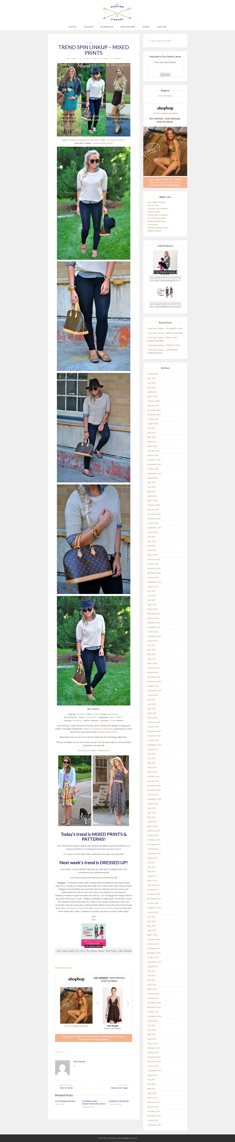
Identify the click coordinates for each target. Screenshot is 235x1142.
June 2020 (151, 704)
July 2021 (151, 645)
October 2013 (153, 1066)
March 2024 (152, 500)
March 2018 (152, 826)
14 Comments (116, 58)
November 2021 (154, 627)
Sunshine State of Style (103, 143)
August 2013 (152, 1075)
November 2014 (154, 1007)
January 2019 (153, 781)
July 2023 (151, 537)
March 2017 (152, 880)
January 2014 (153, 1052)
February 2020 (153, 722)
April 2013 (151, 1093)
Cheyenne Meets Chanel (157, 227)
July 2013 (151, 1079)
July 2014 (151, 1025)
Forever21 (81, 714)
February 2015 (153, 993)
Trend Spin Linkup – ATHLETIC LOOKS (163, 345)
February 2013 (153, 1102)
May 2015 (151, 980)
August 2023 (152, 532)
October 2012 (153, 1120)
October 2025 (153, 419)
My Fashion (88, 27)
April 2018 (151, 822)
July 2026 (151, 378)
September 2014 (154, 1016)
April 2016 (151, 930)
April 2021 (151, 659)
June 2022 (151, 595)
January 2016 (153, 944)
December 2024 (153, 460)
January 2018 (153, 835)
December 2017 (153, 840)
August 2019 (152, 749)
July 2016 (151, 917)
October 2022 (153, 577)
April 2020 (151, 713)
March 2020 (152, 718)
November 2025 (154, 414)
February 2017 (153, 885)
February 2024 (153, 505)
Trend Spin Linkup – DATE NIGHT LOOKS (164, 328)
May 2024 (151, 491)
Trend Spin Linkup (127, 27)
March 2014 (152, 1043)
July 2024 (151, 482)
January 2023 (153, 564)
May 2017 (151, 871)
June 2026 (151, 383)
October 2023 (153, 523)
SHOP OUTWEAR (109, 981)
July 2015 (151, 971)
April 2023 (151, 550)
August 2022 (152, 586)
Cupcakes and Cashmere (157, 208)
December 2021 (153, 622)
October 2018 (153, 794)
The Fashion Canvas (115, 140)
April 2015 (151, 984)
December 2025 (153, 410)
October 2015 (153, 957)
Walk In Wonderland (156, 221)
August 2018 (152, 803)
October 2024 (153, 469)
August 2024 (152, 478)
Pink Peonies (153, 205)
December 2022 (153, 568)
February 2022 (153, 613)
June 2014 (151, 1030)
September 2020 (154, 690)
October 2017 (153, 849)
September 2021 (154, 636)
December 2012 (153, 1111)
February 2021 (153, 668)
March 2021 (152, 663)
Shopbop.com (76, 979)
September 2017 (154, 853)
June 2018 (151, 813)
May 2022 (151, 600)
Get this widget (102, 1039)
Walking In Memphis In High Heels (84, 140)
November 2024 (154, 464)
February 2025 (153, 451)
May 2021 (151, 654)
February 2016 (153, 939)
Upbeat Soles (103, 750)
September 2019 (154, 745)
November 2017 (154, 844)
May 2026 (151, 387)
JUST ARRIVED (101, 978)
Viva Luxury (152, 224)
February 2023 (153, 559)
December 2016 (153, 894)
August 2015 (152, 966)
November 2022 (154, 573)
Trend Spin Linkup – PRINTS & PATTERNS (165, 333)
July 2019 (151, 754)
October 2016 (153, 903)
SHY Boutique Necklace (65, 1101)
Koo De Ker (113, 714)
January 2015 (153, 998)
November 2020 (154, 681)
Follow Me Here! (165, 96)
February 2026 (153, 401)
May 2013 (151, 1088)
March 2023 (152, 555)
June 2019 (151, 758)
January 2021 (153, 672)
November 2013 (154, 1061)
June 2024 (151, 487)
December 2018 (153, 785)
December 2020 (153, 677)
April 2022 (151, 604)
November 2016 (154, 898)
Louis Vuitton (91, 717)
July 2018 (151, 808)
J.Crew (95, 714)
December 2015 (153, 948)
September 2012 (154, 1125)
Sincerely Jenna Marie (87, 750)
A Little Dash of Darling (157, 215)
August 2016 (152, 912)
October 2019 (153, 740)
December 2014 (153, 1003)
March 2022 (152, 609)
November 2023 (154, 518)
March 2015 (152, 989)
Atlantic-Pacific (153, 212)
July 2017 (151, 862)
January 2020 (153, 727)
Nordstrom (77, 720)
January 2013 (153, 1107)
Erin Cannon (71, 58)
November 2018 (154, 790)
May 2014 (151, 1034)
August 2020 (152, 695)
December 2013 (153, 1057)
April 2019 (151, 767)
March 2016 (152, 935)
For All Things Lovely (156, 218)
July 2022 (151, 591)
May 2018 (151, 817)
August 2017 (152, 858)
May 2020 (151, 708)
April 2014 (151, 1039)
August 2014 (152, 1021)
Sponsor (145, 27)
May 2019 (151, 763)
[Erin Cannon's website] (74, 1066)
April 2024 (151, 496)
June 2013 (151, 1084)
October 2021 (153, 632)
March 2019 (152, 772)
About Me (72, 27)
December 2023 (153, 514)
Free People (112, 1026)
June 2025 (151, 432)
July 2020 (151, 699)
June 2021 (151, 650)
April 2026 (151, 392)
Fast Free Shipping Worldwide (76, 1026)
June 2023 (151, 541)
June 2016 (151, 921)
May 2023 (151, 546)
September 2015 (154, 962)
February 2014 (153, 1048)
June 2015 (151, 975)
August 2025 (152, 423)
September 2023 (154, 527)
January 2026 (153, 405)
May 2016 (151, 926)
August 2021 (152, 641)
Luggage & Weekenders (76, 1037)
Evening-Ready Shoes (109, 1037)
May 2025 (151, 437)
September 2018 (154, 799)
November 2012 (154, 1116)
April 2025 (151, 442)
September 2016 (154, 908)
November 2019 (154, 736)
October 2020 (153, 686)
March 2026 (152, 396)
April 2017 (151, 876)
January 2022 (153, 618)
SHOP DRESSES (117, 978)
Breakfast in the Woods (119, 1101)
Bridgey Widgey (154, 231)
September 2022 (154, 582)
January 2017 (153, 889)
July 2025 (151, 428)
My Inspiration (106, 27)
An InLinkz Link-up (63, 968)
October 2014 (153, 1012)
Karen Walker (116, 717)
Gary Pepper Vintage (156, 202)
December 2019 (153, 731)
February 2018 (153, 831)
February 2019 (153, 776)
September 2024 (154, 473)
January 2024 (153, 509)
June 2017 (151, 867)
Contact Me (161, 27)
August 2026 (152, 374)
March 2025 (152, 446)
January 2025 (153, 455)
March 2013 (152, 1098)
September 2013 (154, 1070)
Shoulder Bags (93, 1037)
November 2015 (154, 953)
